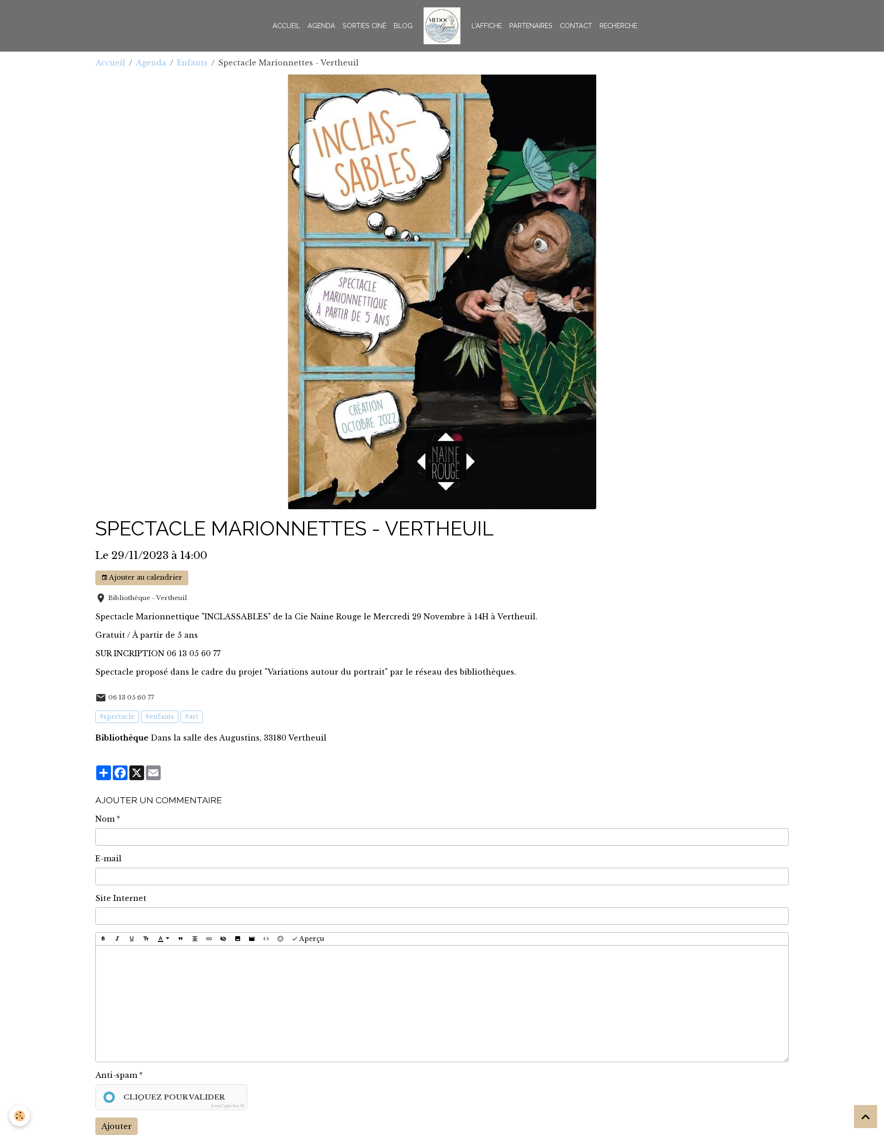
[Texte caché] (223, 939)
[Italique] (117, 939)
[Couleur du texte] (163, 939)
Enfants (192, 62)
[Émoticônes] (280, 939)
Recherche (618, 25)
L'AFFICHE (486, 25)
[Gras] (103, 939)
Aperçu (311, 939)
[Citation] (180, 939)
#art (191, 716)
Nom (105, 818)
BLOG (403, 25)
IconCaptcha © (227, 1105)
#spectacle (116, 716)
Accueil (286, 25)
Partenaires (530, 25)
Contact (576, 25)
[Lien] (209, 939)
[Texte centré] (194, 939)
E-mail (108, 858)
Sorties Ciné (364, 25)
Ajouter (116, 1126)
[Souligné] (131, 939)
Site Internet (120, 898)
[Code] (266, 939)
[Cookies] (19, 1116)
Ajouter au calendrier (145, 577)
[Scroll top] (865, 1116)
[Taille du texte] (146, 939)
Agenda (321, 25)
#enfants (159, 716)
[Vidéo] (251, 939)
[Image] (237, 939)
